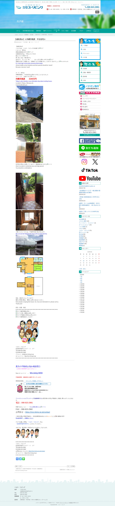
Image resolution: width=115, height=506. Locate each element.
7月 (81, 276)
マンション (86, 53)
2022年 (82, 289)
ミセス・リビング (84, 230)
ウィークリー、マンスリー (86, 223)
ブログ (81, 30)
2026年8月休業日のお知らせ (87, 186)
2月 (81, 280)
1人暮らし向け (87, 101)
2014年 (82, 304)
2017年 (82, 299)
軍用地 (81, 245)
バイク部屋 (82, 226)
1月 (81, 282)
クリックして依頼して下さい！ (34, 381)
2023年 (82, 287)
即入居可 (85, 106)
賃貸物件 (81, 243)
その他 (85, 57)
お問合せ (88, 30)
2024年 (82, 286)
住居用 (85, 68)
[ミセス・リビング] (29, 8)
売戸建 (31, 34)
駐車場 (85, 76)
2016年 (82, 301)
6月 (81, 278)
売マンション (83, 232)
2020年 (82, 293)
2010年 (82, 312)
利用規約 (71, 502)
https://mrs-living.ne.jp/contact (37, 412)
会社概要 (73, 30)
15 (83, 260)
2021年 (82, 291)
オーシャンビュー (84, 225)
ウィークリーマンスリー (89, 98)
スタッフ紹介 (65, 30)
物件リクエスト (47, 30)
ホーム (18, 30)
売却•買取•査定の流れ (28, 30)
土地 (84, 49)
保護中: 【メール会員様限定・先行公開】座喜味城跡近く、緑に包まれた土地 (89, 205)
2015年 (82, 303)
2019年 (82, 295)
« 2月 (80, 269)
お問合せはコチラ (90, 135)
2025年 (82, 284)
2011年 (82, 310)
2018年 (82, 297)
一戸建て (85, 45)
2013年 (82, 306)
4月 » (84, 269)
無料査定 (38, 30)
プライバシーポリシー (96, 30)
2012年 (82, 308)
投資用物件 (82, 240)
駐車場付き (86, 109)
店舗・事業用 (87, 72)
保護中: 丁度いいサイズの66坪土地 (89, 211)
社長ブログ (82, 241)
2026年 (82, 274)
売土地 (84, 104)
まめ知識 (81, 219)
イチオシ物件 (56, 30)
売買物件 (26, 34)
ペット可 (85, 96)
